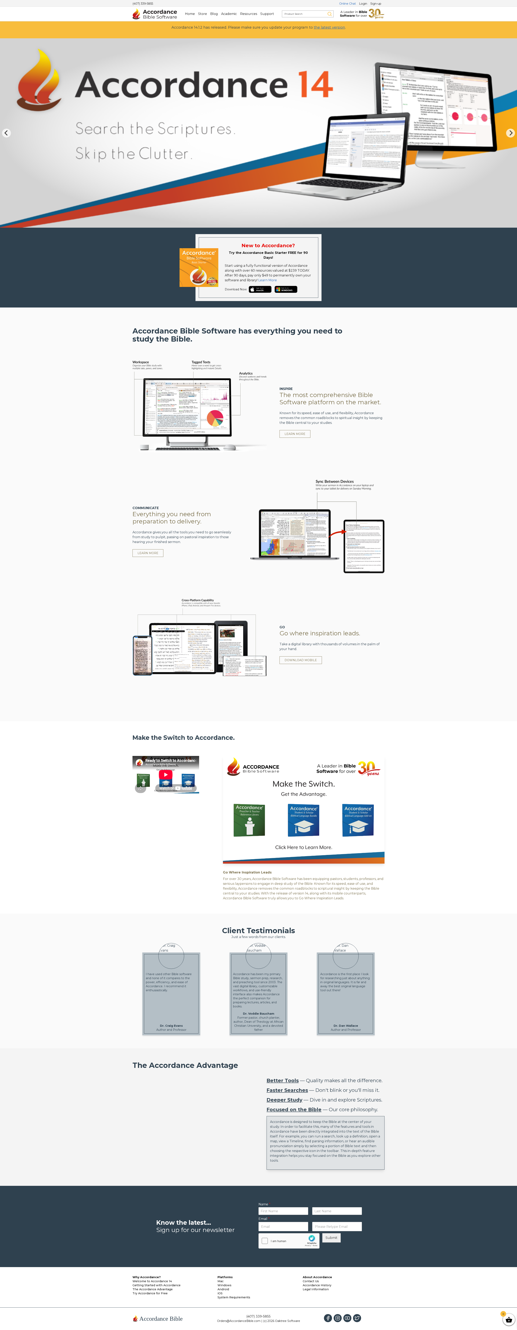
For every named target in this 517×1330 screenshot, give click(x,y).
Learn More (267, 280)
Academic (229, 14)
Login (363, 3)
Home (190, 14)
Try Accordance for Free (150, 1293)
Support (267, 14)
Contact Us (311, 1281)
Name (264, 1204)
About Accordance (317, 1277)
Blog (214, 14)
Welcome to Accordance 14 (152, 1281)
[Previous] (6, 133)
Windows (224, 1285)
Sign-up (375, 3)
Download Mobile (301, 660)
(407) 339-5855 (142, 3)
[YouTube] (347, 1318)
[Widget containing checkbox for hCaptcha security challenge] (288, 1241)
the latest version (329, 27)
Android (223, 1289)
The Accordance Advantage (152, 1289)
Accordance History (317, 1285)
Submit (331, 1238)
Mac (221, 1281)
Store (202, 14)
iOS (220, 1293)
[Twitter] (357, 1318)
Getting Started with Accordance (156, 1285)
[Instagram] (338, 1318)
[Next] (510, 133)
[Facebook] (328, 1318)
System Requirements (234, 1297)
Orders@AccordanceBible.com (239, 1321)
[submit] (329, 13)
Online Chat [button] (347, 3)
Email (264, 1219)
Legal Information (316, 1289)
